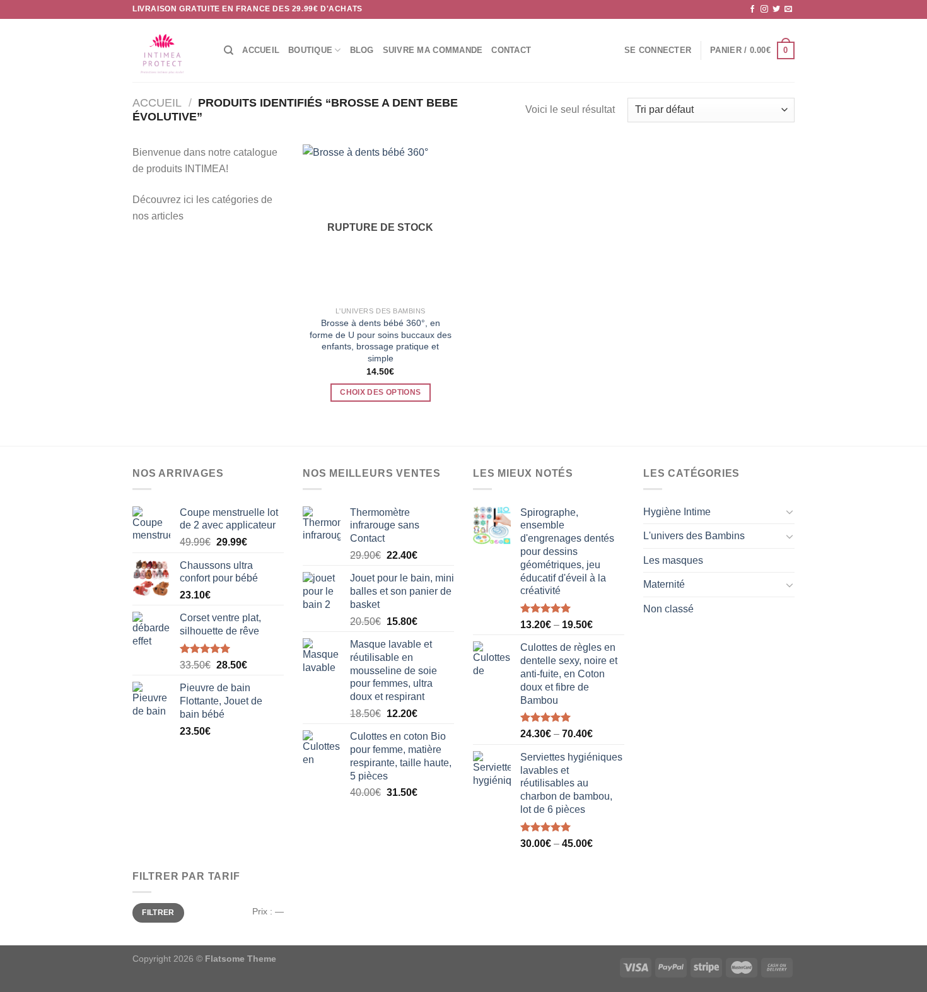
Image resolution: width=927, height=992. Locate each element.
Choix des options (380, 392)
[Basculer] (789, 511)
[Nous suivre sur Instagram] (764, 9)
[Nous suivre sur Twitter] (776, 9)
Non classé (668, 609)
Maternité (664, 584)
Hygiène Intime (677, 511)
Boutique (310, 50)
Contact (511, 50)
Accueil (260, 50)
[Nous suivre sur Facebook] (752, 9)
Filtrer (158, 912)
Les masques (673, 560)
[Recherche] (228, 50)
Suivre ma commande (433, 50)
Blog (362, 50)
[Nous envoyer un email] (788, 9)
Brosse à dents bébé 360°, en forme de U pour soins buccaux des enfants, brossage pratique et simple (381, 340)
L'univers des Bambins (694, 535)
